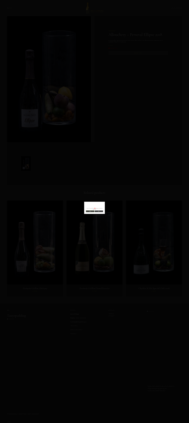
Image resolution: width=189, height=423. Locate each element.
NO (99, 211)
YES (90, 211)
